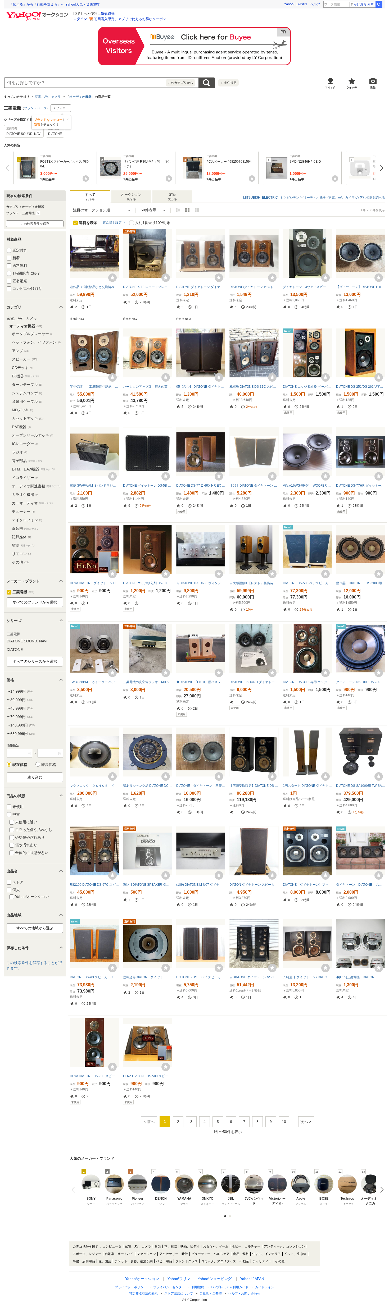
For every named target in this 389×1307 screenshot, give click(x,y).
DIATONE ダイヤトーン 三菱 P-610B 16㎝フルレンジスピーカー (200, 786)
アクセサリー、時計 (173, 1254)
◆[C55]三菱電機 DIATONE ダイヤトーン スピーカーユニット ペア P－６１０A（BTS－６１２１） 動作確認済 (360, 977)
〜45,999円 (20, 708)
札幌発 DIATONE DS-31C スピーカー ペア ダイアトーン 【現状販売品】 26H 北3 (253, 387)
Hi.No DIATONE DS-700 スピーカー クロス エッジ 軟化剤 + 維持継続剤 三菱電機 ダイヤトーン (94, 1076)
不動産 (244, 1261)
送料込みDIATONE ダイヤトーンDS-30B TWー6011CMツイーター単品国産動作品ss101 (147, 977)
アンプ (20, 351)
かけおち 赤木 (364, 4)
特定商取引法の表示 (143, 1293)
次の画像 (380, 1189)
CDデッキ (22, 367)
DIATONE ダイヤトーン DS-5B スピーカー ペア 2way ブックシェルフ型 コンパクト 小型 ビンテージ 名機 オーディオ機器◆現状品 (147, 485)
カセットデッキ (27, 418)
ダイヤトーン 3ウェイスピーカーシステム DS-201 (307, 287)
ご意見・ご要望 (211, 1293)
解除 (38, 213)
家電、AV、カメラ (48, 97)
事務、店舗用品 (84, 1261)
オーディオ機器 (80, 97)
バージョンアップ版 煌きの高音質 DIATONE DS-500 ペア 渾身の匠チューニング (147, 387)
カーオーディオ (32, 503)
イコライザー (25, 478)
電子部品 (27, 461)
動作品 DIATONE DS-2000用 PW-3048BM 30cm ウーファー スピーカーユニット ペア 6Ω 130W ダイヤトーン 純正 (360, 583)
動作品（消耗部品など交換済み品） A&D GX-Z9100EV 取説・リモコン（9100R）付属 (94, 287)
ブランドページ (35, 108)
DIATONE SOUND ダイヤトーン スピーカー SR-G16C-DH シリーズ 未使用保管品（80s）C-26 (253, 682)
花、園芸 (104, 1261)
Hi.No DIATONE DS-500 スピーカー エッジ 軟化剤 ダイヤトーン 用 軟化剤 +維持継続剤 (147, 1076)
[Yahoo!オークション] (37, 12)
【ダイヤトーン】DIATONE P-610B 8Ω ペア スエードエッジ (360, 287)
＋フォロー (61, 108)
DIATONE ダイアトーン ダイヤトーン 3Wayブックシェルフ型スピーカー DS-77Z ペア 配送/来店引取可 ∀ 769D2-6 (200, 287)
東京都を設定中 (114, 223)
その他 (20, 562)
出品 (373, 87)
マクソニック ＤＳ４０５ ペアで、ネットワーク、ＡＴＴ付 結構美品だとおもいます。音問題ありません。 (94, 786)
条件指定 (228, 83)
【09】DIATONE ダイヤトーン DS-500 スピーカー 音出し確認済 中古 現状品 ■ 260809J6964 (253, 485)
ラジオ (19, 452)
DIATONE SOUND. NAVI (27, 641)
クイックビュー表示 (197, 210)
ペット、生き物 (295, 1254)
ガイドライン (264, 1287)
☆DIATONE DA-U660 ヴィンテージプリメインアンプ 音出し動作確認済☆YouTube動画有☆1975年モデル (200, 583)
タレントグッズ (186, 1261)
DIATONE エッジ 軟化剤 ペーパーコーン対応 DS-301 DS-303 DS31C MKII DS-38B (307, 387)
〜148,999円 (21, 725)
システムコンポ (27, 393)
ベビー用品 (164, 1261)
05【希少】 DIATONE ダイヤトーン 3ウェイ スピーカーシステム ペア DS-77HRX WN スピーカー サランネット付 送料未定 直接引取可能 (200, 387)
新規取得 (108, 14)
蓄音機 (25, 528)
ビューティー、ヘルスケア (210, 1254)
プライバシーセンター (169, 1287)
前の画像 (74, 1189)
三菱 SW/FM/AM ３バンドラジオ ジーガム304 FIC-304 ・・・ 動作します (94, 485)
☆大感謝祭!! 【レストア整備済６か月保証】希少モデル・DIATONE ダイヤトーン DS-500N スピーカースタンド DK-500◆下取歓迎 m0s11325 (253, 583)
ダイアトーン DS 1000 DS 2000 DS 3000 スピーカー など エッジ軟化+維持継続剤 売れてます (360, 682)
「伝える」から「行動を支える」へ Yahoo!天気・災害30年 (54, 4)
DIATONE (15, 649)
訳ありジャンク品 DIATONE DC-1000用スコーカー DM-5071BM (147, 786)
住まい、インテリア (266, 1254)
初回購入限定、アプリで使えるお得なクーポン (130, 19)
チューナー (23, 511)
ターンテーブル (27, 384)
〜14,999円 (20, 691)
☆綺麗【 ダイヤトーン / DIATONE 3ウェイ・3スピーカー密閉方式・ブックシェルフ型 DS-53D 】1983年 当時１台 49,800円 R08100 (307, 977)
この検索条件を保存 (35, 224)
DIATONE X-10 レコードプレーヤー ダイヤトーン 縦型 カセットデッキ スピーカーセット (147, 287)
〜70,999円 (20, 717)
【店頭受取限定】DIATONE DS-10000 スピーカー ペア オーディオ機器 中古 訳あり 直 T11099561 (253, 786)
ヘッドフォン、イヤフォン (36, 342)
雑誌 (23, 545)
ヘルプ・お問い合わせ (244, 1293)
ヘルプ (315, 4)
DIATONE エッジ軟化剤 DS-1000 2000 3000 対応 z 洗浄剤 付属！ (147, 583)
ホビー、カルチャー (246, 1246)
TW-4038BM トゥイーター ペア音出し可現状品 (94, 682)
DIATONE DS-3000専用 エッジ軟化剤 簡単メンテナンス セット (307, 682)
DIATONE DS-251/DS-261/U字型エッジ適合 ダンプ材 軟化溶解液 (360, 387)
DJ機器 (25, 376)
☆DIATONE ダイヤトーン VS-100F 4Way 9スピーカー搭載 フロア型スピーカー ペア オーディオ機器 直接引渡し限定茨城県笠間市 (253, 977)
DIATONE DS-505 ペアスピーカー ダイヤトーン (307, 583)
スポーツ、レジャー (87, 1254)
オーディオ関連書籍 (36, 486)
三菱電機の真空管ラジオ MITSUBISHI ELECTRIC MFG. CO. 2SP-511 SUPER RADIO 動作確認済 (147, 682)
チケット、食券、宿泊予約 (134, 1261)
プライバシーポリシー (131, 1287)
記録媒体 (21, 537)
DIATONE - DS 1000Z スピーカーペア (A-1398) (200, 977)
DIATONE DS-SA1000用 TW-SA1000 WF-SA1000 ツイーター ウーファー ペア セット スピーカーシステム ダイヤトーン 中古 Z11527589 (360, 786)
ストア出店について (178, 1293)
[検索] (379, 4)
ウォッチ (351, 87)
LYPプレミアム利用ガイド (229, 1287)
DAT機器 (21, 427)
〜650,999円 (21, 734)
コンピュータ (111, 1246)
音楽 (158, 1246)
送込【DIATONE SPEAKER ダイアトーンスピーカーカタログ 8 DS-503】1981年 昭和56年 (147, 884)
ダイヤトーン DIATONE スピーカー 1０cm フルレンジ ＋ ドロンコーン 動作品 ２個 (360, 884)
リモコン (21, 554)
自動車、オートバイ (119, 1254)
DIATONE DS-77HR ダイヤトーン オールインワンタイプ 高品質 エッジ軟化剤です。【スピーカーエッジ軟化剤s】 (360, 485)
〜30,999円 (20, 700)
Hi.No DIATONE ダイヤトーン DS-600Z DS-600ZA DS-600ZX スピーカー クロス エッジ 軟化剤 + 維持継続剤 (94, 583)
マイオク (330, 87)
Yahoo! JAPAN (295, 4)
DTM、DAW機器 (33, 469)
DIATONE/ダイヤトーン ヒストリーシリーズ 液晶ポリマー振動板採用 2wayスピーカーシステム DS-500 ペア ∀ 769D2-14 (253, 287)
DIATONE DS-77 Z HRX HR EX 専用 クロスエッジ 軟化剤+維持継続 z (200, 485)
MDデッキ (22, 410)
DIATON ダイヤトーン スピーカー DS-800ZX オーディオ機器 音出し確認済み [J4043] (253, 884)
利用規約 (198, 1287)
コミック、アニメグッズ (218, 1261)
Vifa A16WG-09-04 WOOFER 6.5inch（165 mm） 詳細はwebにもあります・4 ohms (307, 485)
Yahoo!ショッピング (215, 1279)
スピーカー (24, 359)
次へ (380, 168)
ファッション (146, 1254)
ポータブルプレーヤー (32, 334)
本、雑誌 (170, 1246)
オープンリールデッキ (32, 435)
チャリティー (262, 1261)
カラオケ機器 (25, 494)
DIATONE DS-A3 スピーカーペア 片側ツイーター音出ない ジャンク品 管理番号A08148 (94, 977)
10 (284, 1121)
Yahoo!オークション (142, 1279)
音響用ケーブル (27, 401)
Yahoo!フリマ (179, 1279)
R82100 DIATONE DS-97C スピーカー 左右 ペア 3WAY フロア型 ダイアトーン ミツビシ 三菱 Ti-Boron (94, 884)
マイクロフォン (27, 520)
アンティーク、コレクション (284, 1246)
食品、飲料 (241, 1254)
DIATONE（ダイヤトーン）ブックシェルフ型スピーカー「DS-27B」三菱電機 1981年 (307, 884)
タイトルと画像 (178, 210)
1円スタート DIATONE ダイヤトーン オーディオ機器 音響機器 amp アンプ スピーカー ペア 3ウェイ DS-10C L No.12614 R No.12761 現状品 (307, 786)
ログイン (80, 19)
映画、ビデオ (190, 1246)
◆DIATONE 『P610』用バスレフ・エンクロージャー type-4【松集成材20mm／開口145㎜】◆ (200, 682)
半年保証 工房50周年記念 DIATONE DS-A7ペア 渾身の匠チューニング (94, 387)
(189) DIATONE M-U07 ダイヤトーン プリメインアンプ (200, 884)
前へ (8, 168)
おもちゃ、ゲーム (215, 1246)
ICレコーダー (25, 444)
